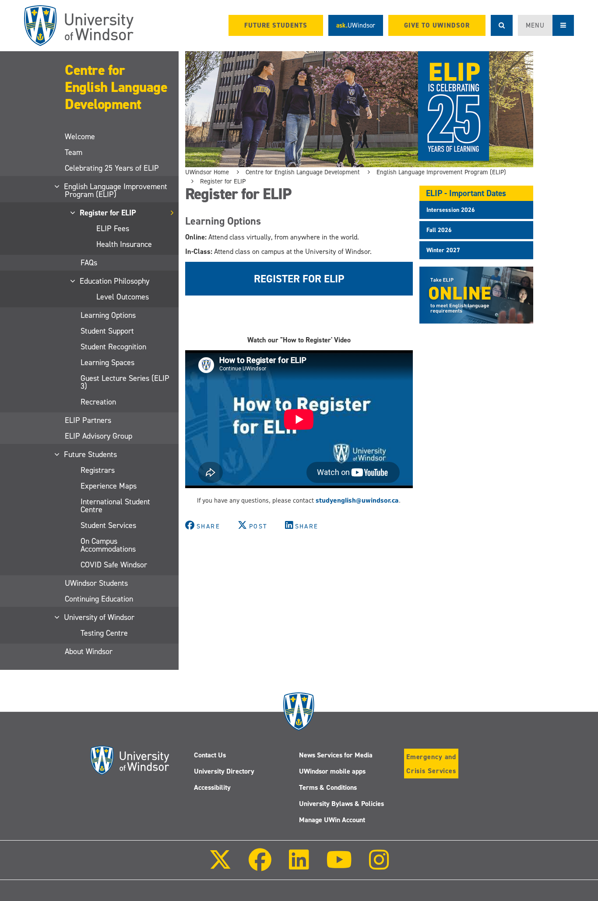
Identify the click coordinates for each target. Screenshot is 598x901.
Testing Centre (104, 633)
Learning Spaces (107, 362)
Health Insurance (124, 244)
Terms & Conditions (328, 787)
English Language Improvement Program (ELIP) (116, 190)
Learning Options (108, 315)
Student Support (107, 331)
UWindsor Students (96, 583)
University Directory (224, 771)
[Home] (79, 25)
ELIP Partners (88, 420)
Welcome (80, 136)
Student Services (108, 525)
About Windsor (89, 651)
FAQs (89, 262)
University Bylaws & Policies (341, 803)
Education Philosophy (115, 281)
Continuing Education (99, 599)
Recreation (98, 402)
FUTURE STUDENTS (275, 25)
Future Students (91, 454)
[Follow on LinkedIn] (299, 865)
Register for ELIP (108, 213)
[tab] (476, 209)
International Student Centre (115, 505)
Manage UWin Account (332, 819)
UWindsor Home (207, 172)
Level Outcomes (122, 297)
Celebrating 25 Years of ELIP (112, 168)
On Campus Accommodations (108, 545)
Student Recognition (113, 346)
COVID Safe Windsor (114, 565)
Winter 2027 (443, 250)
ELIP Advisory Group (98, 436)
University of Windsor (99, 617)
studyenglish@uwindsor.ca (357, 500)
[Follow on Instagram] (379, 865)
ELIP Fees (112, 228)
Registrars (98, 470)
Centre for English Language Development (116, 87)
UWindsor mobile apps (332, 771)
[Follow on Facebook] (260, 865)
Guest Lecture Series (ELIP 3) (125, 382)
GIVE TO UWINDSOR (437, 25)
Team (73, 152)
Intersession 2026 (450, 210)
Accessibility (212, 787)
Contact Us (210, 755)
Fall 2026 (439, 230)
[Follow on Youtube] (339, 865)
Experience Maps (109, 486)
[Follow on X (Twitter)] (220, 865)
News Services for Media (336, 755)
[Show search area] (502, 25)
